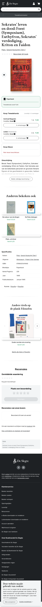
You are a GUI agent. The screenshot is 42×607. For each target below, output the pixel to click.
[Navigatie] (3, 3)
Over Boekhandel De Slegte (12, 538)
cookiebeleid (13, 598)
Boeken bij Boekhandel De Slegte (12, 550)
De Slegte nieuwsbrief (9, 575)
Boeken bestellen (7, 491)
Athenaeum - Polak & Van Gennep (28, 259)
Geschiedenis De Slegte (9, 542)
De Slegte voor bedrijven (9, 531)
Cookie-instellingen (25, 601)
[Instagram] (23, 467)
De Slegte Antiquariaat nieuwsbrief (13, 579)
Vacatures (5, 571)
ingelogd (29, 426)
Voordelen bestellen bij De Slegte (12, 546)
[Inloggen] (33, 3)
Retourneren (6, 511)
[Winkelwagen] (38, 3)
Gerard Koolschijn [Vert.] (16, 50)
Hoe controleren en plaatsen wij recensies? (16, 431)
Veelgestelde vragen (23, 478)
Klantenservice (7, 487)
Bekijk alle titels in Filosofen (21, 352)
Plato (4, 50)
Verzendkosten (6, 558)
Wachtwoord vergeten (9, 527)
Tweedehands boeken (21, 15)
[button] (3, 15)
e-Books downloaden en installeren (13, 515)
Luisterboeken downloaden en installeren (15, 519)
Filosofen (21, 286)
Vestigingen (5, 567)
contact (7, 474)
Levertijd (4, 507)
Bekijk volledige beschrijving (20, 179)
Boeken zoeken (7, 495)
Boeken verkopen (7, 499)
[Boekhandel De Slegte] (12, 4)
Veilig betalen (6, 554)
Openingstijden (6, 503)
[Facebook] (18, 467)
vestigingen (8, 476)
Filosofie (13, 286)
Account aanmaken (8, 523)
